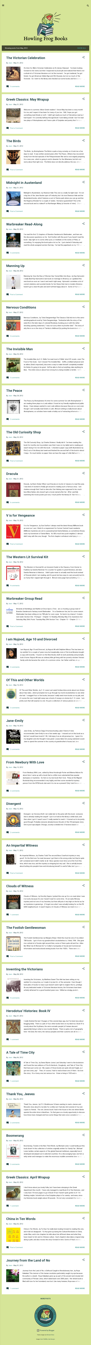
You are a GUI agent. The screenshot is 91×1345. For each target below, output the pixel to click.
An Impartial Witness (22, 845)
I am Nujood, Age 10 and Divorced (31, 639)
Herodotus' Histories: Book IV (28, 1011)
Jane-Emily (14, 721)
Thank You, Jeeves (20, 1094)
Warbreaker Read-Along (24, 224)
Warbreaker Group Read (24, 598)
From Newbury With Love (25, 762)
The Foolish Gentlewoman (26, 928)
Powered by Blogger (46, 1330)
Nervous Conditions (21, 307)
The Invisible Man (19, 349)
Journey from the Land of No (28, 1260)
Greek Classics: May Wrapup (27, 99)
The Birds (13, 141)
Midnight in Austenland (24, 183)
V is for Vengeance (20, 515)
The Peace (14, 391)
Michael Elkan (50, 1335)
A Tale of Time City (20, 1052)
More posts (46, 1299)
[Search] (88, 6)
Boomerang (15, 1136)
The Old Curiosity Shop (23, 432)
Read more (80, 86)
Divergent (13, 804)
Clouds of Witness (20, 886)
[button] (83, 57)
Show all (81, 48)
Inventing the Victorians (24, 969)
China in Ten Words (21, 1219)
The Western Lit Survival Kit (27, 557)
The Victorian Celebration (25, 58)
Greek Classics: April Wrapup (28, 1177)
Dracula (12, 474)
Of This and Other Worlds (25, 680)
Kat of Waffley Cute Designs (47, 1339)
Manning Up (15, 266)
